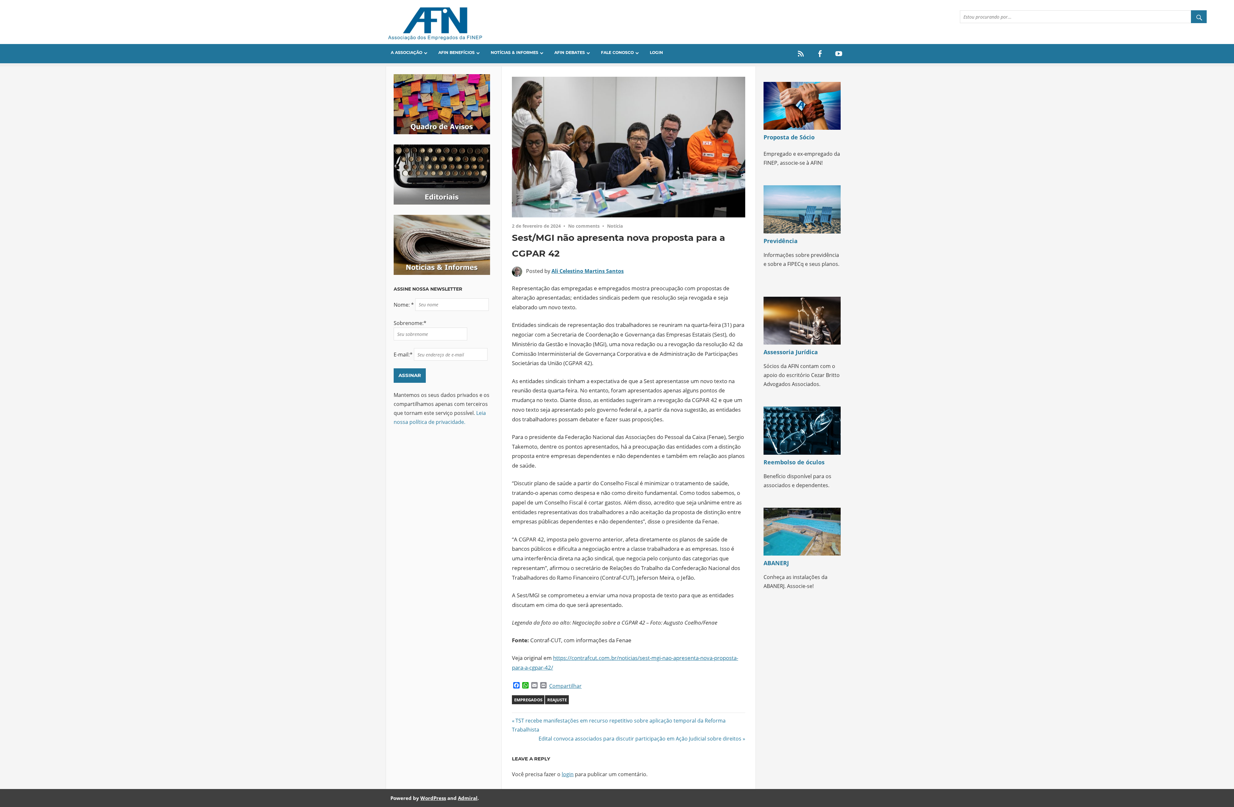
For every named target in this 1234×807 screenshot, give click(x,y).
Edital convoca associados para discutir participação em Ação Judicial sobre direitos (640, 738)
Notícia (615, 226)
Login (656, 52)
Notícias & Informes (514, 52)
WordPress (433, 798)
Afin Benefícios (456, 52)
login (568, 774)
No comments (584, 226)
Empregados (528, 700)
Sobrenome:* (410, 323)
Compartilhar (565, 686)
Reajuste (557, 700)
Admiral (468, 798)
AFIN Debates (569, 52)
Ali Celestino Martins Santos (587, 271)
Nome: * (404, 304)
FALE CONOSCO (617, 52)
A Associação (406, 52)
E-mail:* (404, 354)
